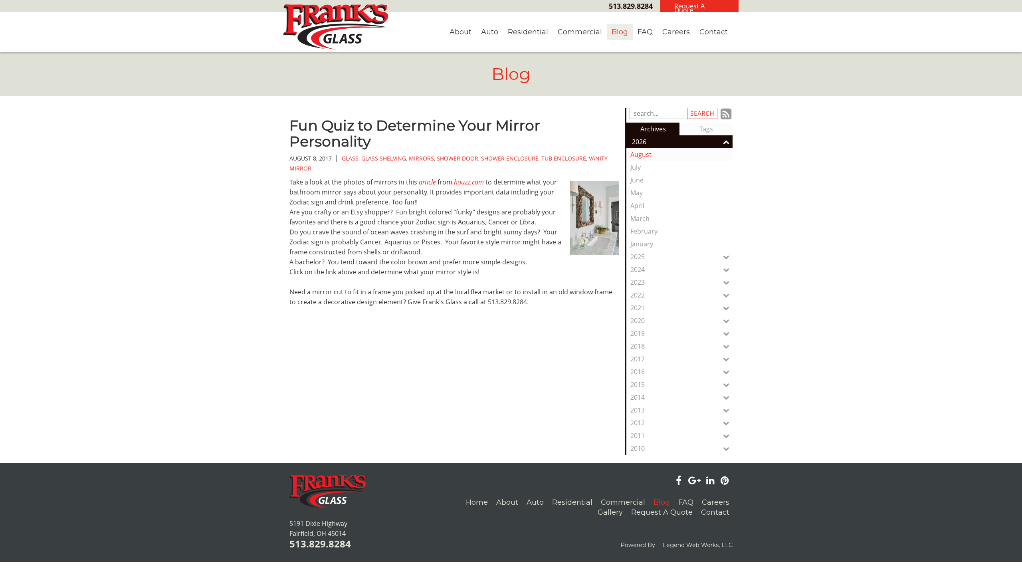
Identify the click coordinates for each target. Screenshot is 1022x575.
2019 (637, 333)
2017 (637, 359)
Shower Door (457, 158)
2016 (637, 371)
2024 (637, 269)
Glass (350, 158)
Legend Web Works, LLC (698, 545)
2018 (637, 346)
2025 (637, 256)
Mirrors (421, 158)
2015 (637, 384)
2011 (637, 435)
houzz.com (469, 182)
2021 (637, 307)
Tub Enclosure (563, 158)
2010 (637, 448)
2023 (637, 282)
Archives (653, 129)
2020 (637, 320)
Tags (706, 129)
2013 (637, 410)
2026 (639, 141)
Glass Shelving (383, 158)
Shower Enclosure (510, 158)
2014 (637, 397)
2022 (637, 295)
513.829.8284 (631, 6)
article (427, 182)
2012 (637, 422)
